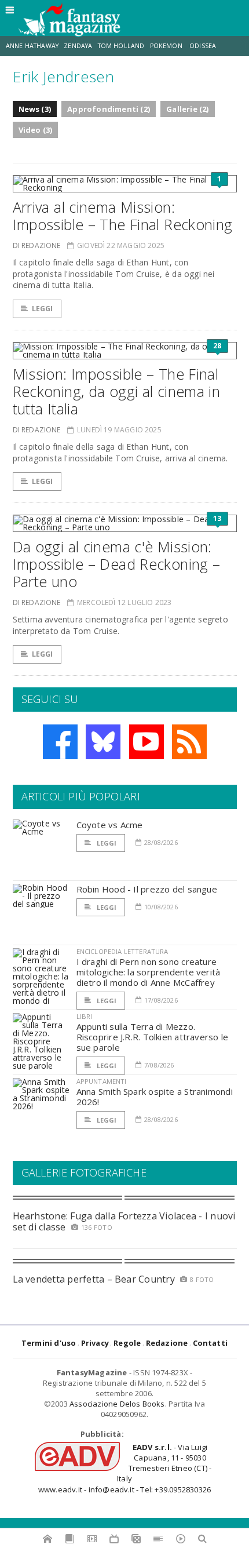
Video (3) (36, 130)
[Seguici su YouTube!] (146, 742)
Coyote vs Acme (109, 825)
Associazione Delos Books (117, 1403)
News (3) (35, 109)
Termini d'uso (48, 1343)
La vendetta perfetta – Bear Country (94, 1279)
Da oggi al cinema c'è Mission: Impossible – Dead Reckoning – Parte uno (117, 564)
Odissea (202, 46)
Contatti (210, 1343)
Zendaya (78, 46)
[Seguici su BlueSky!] (103, 742)
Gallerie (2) (187, 109)
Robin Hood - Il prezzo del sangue (146, 889)
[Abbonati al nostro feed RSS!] (189, 742)
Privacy (95, 1343)
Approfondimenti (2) (108, 109)
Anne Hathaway (32, 46)
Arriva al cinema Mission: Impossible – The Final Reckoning (123, 215)
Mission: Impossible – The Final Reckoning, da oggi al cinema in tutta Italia (117, 391)
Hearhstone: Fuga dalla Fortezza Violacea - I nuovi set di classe (124, 1221)
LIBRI (84, 1016)
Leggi (42, 309)
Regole (127, 1343)
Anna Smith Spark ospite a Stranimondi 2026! (154, 1097)
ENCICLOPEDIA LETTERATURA (122, 951)
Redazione (167, 1343)
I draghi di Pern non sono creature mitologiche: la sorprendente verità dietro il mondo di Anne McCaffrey (148, 972)
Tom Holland (121, 46)
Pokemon (167, 46)
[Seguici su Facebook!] (60, 742)
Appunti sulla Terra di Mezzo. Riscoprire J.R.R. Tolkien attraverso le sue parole (152, 1037)
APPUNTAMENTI (101, 1081)
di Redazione (37, 245)
